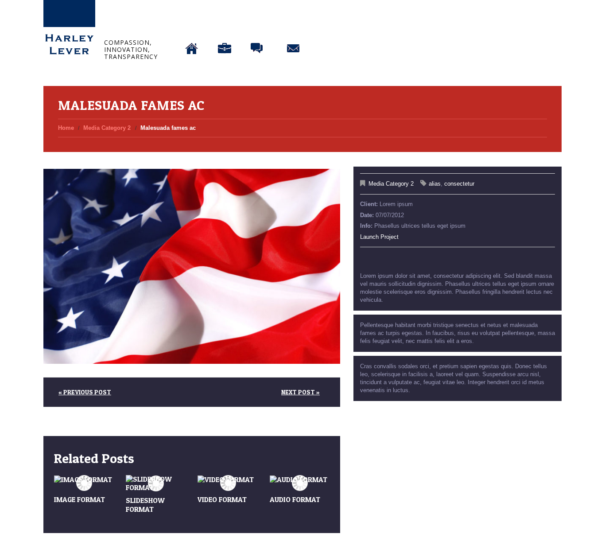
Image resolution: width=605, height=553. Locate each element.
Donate (330, 25)
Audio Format (295, 499)
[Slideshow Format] (156, 483)
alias (435, 183)
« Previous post (84, 392)
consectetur (459, 183)
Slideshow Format (145, 505)
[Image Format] (84, 479)
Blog (257, 25)
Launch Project (379, 237)
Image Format (79, 499)
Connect (293, 25)
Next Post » (300, 392)
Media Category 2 (107, 128)
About (224, 25)
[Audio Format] (300, 479)
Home (192, 25)
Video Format (222, 499)
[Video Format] (228, 479)
